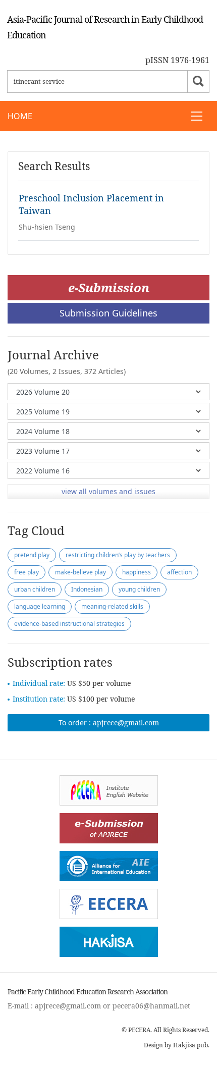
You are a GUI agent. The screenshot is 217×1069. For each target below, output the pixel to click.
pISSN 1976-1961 (177, 60)
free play (26, 572)
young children (139, 589)
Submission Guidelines (108, 313)
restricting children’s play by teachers (118, 555)
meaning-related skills (112, 606)
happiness (136, 572)
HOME (20, 116)
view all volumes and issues (108, 491)
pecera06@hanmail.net (151, 1005)
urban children (34, 589)
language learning (39, 606)
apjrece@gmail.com (126, 722)
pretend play (31, 555)
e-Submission (108, 287)
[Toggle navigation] (196, 116)
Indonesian (86, 589)
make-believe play (80, 572)
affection (179, 572)
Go (198, 81)
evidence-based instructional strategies (69, 623)
